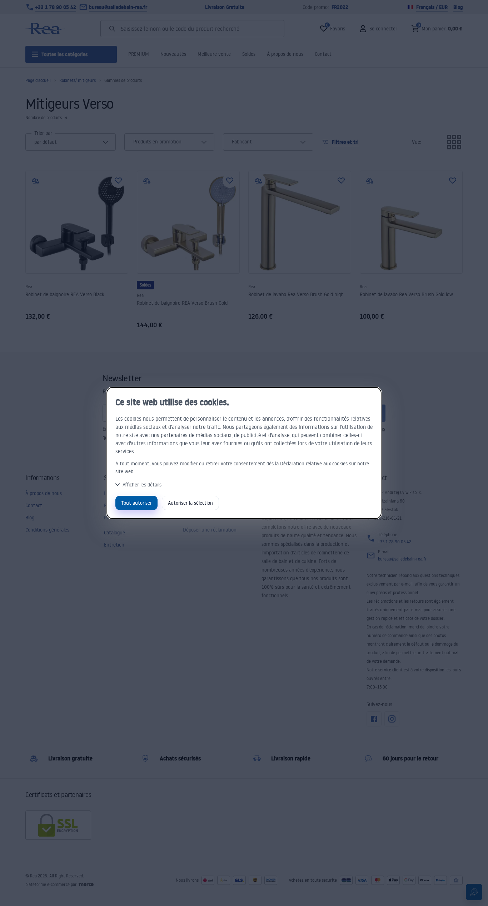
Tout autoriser (136, 502)
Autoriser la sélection (190, 502)
